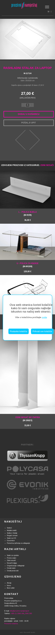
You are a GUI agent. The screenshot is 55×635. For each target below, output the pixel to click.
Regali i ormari (12, 535)
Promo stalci (11, 558)
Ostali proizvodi (12, 571)
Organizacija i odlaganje (15, 566)
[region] (27, 318)
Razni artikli (15, 549)
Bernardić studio (29, 632)
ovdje (44, 317)
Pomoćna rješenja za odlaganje (18, 543)
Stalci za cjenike (13, 555)
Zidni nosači (47, 165)
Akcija (9, 583)
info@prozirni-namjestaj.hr (19, 611)
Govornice (11, 540)
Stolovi (9, 528)
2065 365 (28, 613)
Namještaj (13, 521)
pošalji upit (28, 122)
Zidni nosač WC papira (27, 417)
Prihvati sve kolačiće (42, 331)
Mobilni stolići (11, 530)
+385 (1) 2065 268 (17, 613)
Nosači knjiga (12, 563)
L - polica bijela (27, 212)
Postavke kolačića (18, 331)
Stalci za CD (11, 538)
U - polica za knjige (27, 263)
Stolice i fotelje (12, 533)
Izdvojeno (12, 576)
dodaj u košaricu (28, 114)
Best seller (11, 588)
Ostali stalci (11, 568)
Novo (9, 585)
